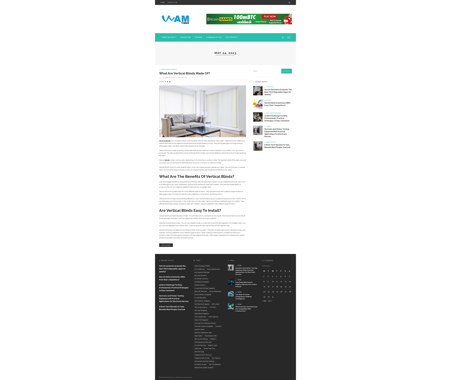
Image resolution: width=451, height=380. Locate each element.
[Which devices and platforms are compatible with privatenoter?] (231, 306)
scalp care (197, 348)
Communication (214, 37)
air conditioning (199, 269)
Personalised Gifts (210, 336)
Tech (268, 126)
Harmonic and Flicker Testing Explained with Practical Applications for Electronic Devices (174, 298)
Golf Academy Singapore (202, 301)
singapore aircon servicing (202, 355)
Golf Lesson (215, 304)
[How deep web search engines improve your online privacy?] (231, 282)
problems (213, 339)
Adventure (185, 37)
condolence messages (201, 282)
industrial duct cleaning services (205, 323)
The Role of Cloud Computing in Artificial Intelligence (243, 297)
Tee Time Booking (214, 364)
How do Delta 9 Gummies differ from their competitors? (172, 278)
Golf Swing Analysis (200, 307)
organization (198, 336)
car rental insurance (201, 278)
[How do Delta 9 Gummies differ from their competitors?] (258, 104)
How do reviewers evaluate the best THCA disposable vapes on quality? (278, 92)
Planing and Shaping (201, 339)
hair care (213, 307)
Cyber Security (169, 37)
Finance (198, 37)
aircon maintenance (213, 269)
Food (268, 100)
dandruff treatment (200, 291)
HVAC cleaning (213, 317)
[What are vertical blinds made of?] (202, 111)
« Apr (264, 301)
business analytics (200, 275)
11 (277, 281)
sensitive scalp (199, 351)
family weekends (215, 291)
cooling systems (199, 285)
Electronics (231, 37)
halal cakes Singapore (201, 313)
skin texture (216, 358)
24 (273, 292)
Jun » (270, 301)
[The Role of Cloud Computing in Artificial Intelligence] (231, 294)
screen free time (209, 348)
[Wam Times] (175, 19)
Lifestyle (270, 86)
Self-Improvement (273, 113)
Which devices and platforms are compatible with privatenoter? (246, 309)
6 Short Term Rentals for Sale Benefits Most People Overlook (172, 308)
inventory (219, 326)
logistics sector (199, 329)
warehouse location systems (204, 367)
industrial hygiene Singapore (203, 326)
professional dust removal (202, 342)
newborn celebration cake (203, 332)
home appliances (200, 317)
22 (264, 292)
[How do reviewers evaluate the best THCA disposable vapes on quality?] (258, 90)
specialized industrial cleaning (204, 361)
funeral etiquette (200, 298)
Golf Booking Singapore (201, 304)
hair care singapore (200, 310)
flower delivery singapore (202, 294)
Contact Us (172, 2)
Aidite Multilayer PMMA (202, 266)
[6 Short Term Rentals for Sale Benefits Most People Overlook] (258, 146)
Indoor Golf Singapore (201, 320)
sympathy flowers (200, 364)
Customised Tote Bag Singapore (204, 288)
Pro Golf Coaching (200, 345)
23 (269, 292)
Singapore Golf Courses (201, 358)
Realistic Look (212, 345)
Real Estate (271, 142)
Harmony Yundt (169, 77)
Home (163, 2)
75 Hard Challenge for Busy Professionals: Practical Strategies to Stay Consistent (276, 118)
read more (166, 245)
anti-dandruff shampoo (201, 272)
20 (286, 287)
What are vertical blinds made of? (184, 73)
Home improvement (169, 69)
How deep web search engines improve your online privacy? (246, 284)
